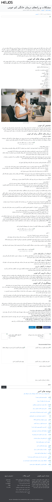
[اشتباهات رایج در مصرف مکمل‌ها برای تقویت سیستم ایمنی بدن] (49, 461)
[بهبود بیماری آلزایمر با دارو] (49, 446)
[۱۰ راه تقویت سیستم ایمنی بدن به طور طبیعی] (49, 416)
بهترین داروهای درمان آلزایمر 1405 (40, 419)
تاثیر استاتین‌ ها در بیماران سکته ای (40, 438)
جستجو (49, 384)
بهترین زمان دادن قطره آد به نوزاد (43, 401)
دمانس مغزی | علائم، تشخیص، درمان (40, 408)
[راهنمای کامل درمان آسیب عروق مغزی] (49, 431)
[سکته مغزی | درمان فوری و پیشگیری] (49, 405)
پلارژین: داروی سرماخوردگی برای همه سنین (38, 412)
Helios (10, 499)
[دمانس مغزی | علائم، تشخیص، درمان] (49, 409)
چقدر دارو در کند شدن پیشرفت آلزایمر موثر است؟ (37, 456)
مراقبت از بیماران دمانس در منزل (40, 449)
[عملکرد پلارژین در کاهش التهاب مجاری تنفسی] (49, 465)
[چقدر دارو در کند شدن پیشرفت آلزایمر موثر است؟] (49, 457)
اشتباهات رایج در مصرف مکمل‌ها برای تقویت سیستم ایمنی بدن (35, 460)
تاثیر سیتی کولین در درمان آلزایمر (40, 423)
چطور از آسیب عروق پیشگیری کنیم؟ (43, 442)
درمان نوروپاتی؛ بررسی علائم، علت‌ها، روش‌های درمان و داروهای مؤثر (37, 393)
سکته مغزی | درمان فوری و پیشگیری (40, 404)
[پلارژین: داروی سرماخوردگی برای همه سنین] (49, 413)
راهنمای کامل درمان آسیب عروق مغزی (39, 430)
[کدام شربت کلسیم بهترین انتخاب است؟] (49, 428)
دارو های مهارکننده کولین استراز (41, 453)
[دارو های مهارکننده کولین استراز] (49, 454)
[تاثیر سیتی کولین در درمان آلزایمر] (49, 424)
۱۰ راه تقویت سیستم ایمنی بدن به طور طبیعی (38, 415)
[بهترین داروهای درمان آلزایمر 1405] (49, 420)
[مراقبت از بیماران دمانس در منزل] (49, 450)
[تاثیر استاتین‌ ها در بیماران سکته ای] (49, 439)
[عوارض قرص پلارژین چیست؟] (49, 398)
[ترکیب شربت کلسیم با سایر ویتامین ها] (49, 435)
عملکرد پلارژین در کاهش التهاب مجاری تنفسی (38, 464)
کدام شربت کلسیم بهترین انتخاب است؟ (39, 427)
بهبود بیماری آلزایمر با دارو (42, 445)
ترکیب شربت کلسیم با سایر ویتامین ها (39, 434)
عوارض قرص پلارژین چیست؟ (41, 397)
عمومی (36, 14)
